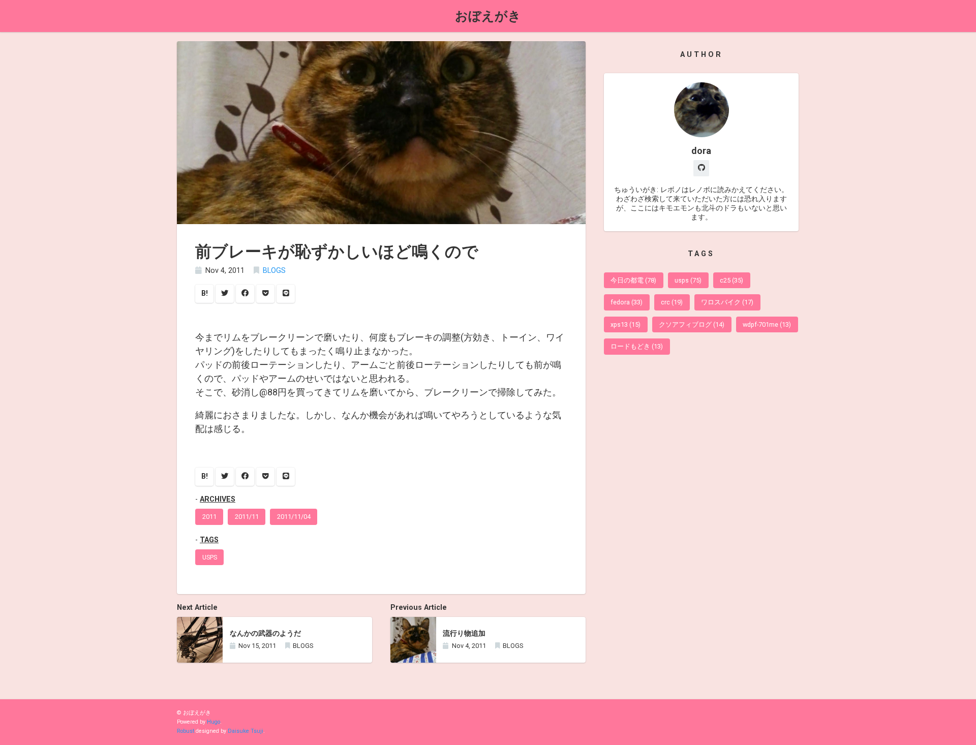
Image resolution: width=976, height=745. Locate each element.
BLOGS (274, 270)
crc (672, 302)
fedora (627, 302)
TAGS (209, 540)
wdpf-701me (767, 324)
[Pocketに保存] (265, 294)
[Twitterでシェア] (225, 294)
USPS (209, 557)
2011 (209, 516)
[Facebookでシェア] (245, 294)
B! (204, 293)
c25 (731, 280)
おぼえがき (488, 15)
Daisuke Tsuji (245, 731)
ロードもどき (637, 346)
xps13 (625, 324)
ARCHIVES (217, 499)
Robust (185, 731)
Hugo (213, 722)
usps (688, 280)
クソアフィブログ (691, 324)
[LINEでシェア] (286, 294)
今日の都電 (633, 280)
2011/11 (247, 516)
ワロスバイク (727, 302)
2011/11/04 (294, 516)
